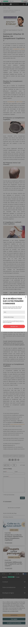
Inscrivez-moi (14, 326)
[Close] (25, 296)
